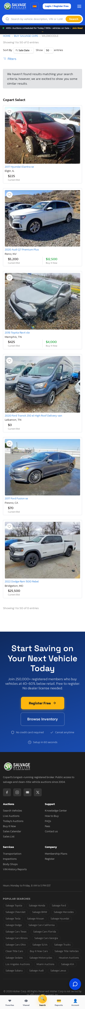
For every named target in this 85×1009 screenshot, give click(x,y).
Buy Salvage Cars (26, 36)
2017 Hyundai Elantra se (19, 166)
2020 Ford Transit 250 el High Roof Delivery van (33, 415)
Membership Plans (56, 854)
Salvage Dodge (14, 925)
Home (6, 36)
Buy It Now (9, 826)
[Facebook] (7, 792)
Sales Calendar (12, 831)
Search (73, 19)
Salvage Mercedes (64, 912)
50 (48, 50)
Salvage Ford (59, 905)
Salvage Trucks (62, 945)
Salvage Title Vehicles (67, 951)
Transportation (12, 854)
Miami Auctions (45, 964)
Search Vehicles (12, 811)
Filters (11, 58)
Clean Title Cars (14, 951)
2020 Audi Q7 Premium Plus (22, 249)
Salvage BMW (39, 912)
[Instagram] (17, 792)
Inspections (10, 859)
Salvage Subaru (14, 970)
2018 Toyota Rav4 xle (17, 332)
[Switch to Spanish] (34, 6)
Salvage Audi (36, 970)
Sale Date (24, 50)
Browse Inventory (42, 719)
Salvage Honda (37, 905)
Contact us (51, 831)
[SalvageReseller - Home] (15, 6)
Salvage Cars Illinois (17, 938)
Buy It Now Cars (39, 951)
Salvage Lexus (58, 970)
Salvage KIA (67, 964)
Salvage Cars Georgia (46, 938)
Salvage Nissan (35, 918)
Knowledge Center (56, 811)
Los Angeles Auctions (18, 964)
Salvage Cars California (41, 925)
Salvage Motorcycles (40, 958)
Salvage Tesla (13, 918)
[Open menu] (79, 6)
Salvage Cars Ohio (16, 945)
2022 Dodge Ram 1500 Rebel (22, 581)
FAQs (48, 821)
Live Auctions (11, 816)
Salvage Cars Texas (16, 931)
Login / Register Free (57, 6)
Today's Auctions (13, 821)
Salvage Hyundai (60, 918)
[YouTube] (27, 792)
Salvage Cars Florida (44, 931)
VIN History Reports (15, 869)
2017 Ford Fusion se (16, 498)
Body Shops (10, 864)
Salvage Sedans (14, 958)
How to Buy (52, 816)
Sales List (8, 836)
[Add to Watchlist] (9, 112)
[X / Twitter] (38, 792)
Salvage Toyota (14, 905)
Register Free (40, 703)
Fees (47, 826)
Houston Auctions (69, 958)
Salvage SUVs (39, 945)
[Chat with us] (75, 984)
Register (50, 859)
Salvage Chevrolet (16, 912)
